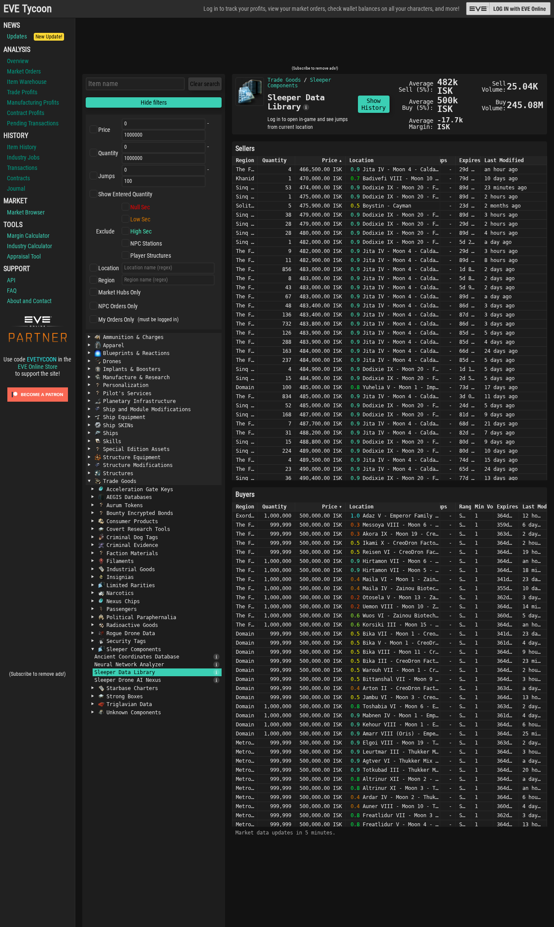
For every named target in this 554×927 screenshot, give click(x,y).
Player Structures (150, 255)
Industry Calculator (29, 246)
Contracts (18, 178)
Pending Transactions (32, 123)
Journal (16, 188)
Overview (18, 61)
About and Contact (29, 300)
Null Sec (140, 207)
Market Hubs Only (119, 292)
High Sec (140, 231)
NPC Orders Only (118, 306)
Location (108, 268)
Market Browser (26, 212)
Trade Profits (22, 92)
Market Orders (24, 71)
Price (104, 129)
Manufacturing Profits (33, 102)
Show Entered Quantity (125, 194)
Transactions (22, 167)
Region (106, 280)
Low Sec (140, 219)
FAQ (11, 290)
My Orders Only (116, 319)
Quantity (108, 153)
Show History (373, 104)
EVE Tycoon (27, 9)
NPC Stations (146, 243)
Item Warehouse (27, 81)
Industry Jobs (23, 157)
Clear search (205, 83)
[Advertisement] (314, 44)
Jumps (106, 176)
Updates (34, 36)
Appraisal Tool (24, 256)
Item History (21, 147)
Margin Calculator (28, 235)
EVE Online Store (38, 366)
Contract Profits (25, 112)
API (11, 280)
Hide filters (154, 102)
